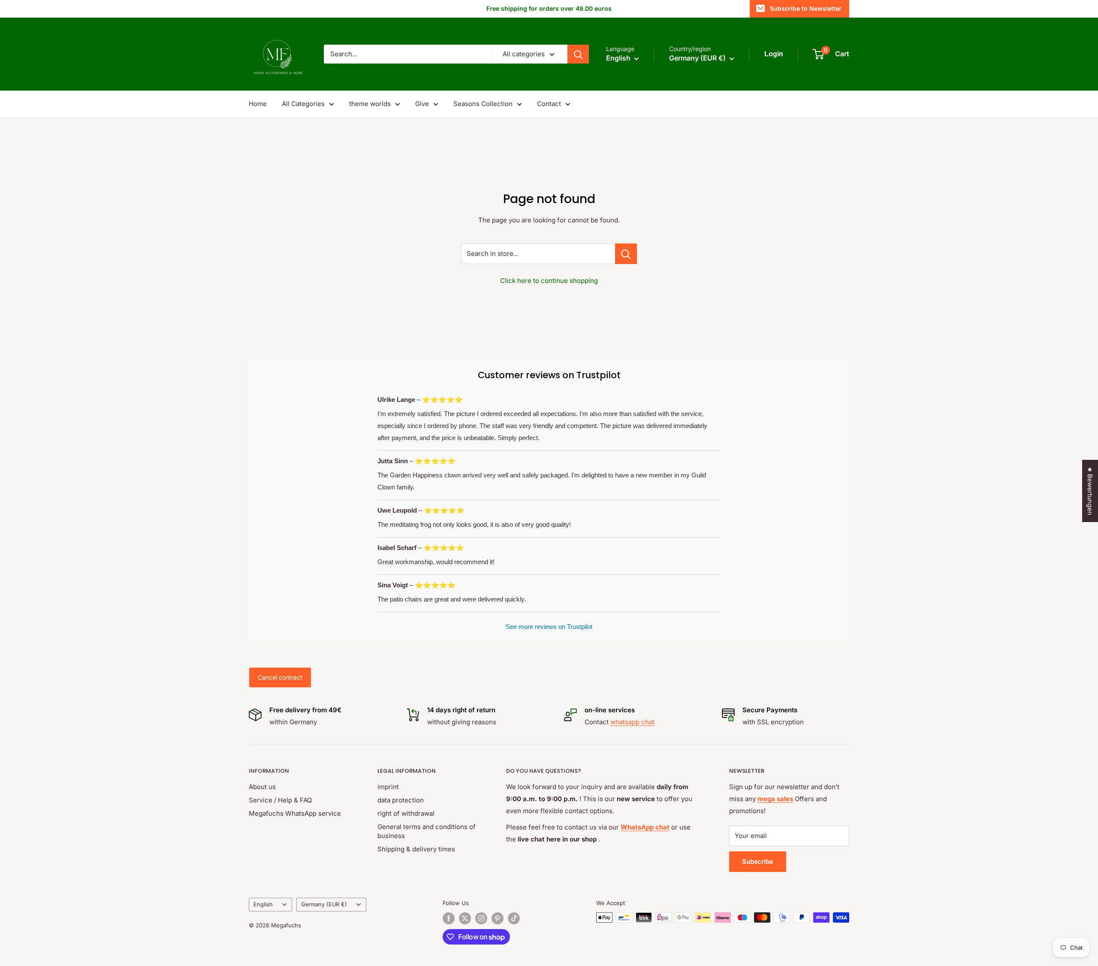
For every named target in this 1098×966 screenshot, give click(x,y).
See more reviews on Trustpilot (549, 626)
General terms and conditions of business (426, 831)
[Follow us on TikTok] (514, 918)
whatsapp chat (632, 722)
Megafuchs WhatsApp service (295, 813)
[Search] (578, 54)
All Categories (303, 104)
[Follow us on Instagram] (481, 918)
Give (422, 104)
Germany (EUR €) (324, 904)
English (263, 904)
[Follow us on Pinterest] (498, 918)
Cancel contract (280, 677)
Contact (549, 104)
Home (258, 104)
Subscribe (757, 861)
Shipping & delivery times (416, 849)
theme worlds (370, 104)
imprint (388, 787)
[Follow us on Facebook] (449, 918)
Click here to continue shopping (549, 280)
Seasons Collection (483, 104)
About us (262, 787)
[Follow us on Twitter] (465, 918)
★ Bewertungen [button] (1090, 491)
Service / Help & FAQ (280, 800)
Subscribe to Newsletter (806, 8)
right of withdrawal (405, 813)
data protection (400, 800)
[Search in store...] (626, 253)
